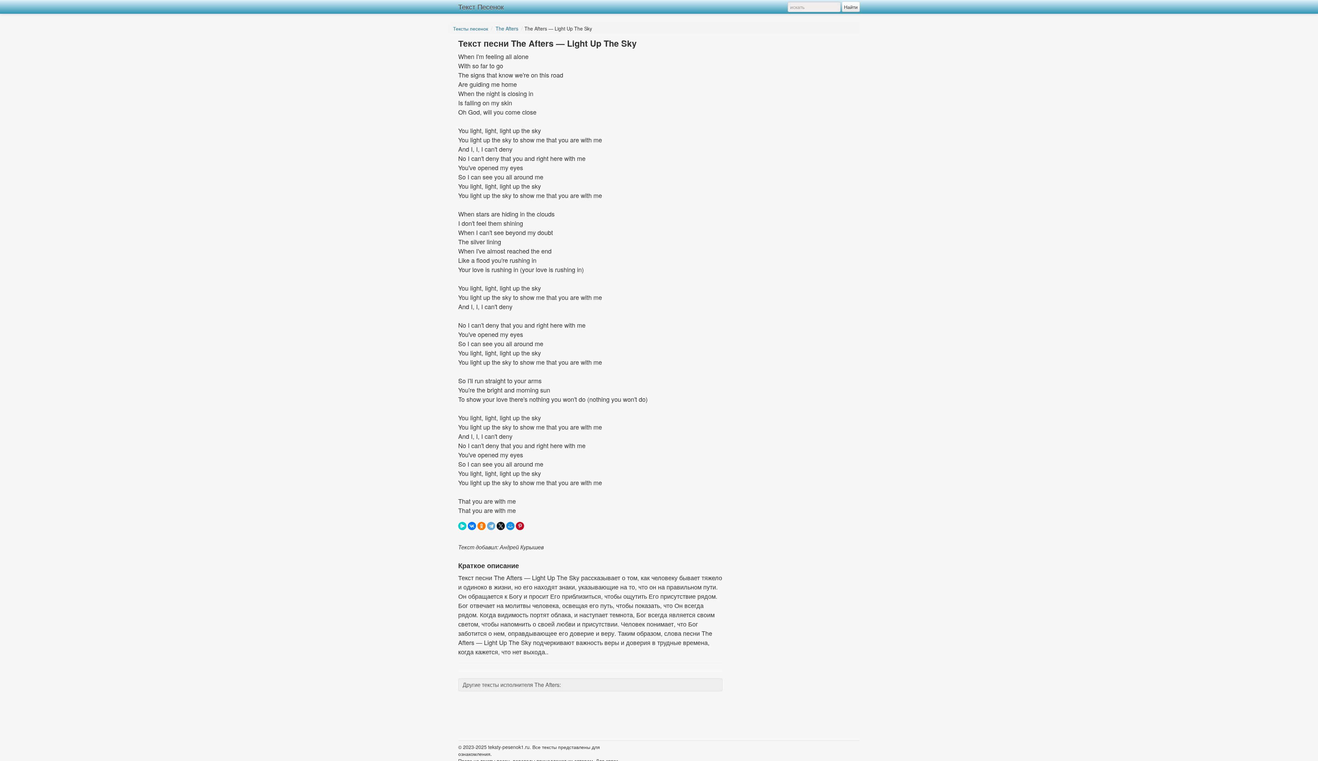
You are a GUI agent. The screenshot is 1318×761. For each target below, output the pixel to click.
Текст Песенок (481, 7)
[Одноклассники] (481, 526)
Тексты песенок (470, 28)
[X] (501, 526)
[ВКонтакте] (472, 526)
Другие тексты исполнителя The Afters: (512, 685)
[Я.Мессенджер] (462, 526)
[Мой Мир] (510, 526)
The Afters (507, 28)
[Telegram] (491, 526)
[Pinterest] (520, 526)
